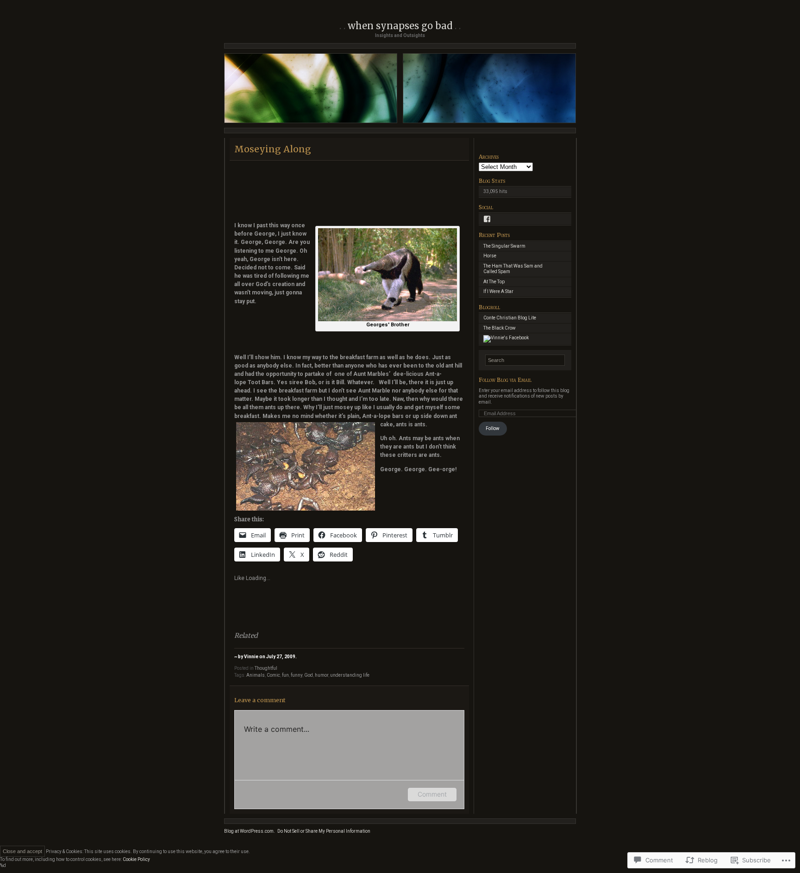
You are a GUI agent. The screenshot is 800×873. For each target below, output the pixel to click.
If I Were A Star (498, 291)
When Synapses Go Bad (400, 25)
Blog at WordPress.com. (249, 831)
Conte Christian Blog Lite (509, 317)
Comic (273, 675)
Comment (432, 794)
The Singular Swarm (504, 246)
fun (285, 675)
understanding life (349, 675)
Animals (255, 675)
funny (296, 675)
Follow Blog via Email (505, 379)
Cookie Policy (136, 859)
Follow (493, 428)
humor (321, 675)
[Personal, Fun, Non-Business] (506, 337)
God (308, 675)
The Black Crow (499, 327)
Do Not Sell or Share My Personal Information (323, 831)
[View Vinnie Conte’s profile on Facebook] (487, 219)
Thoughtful (266, 668)
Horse (489, 255)
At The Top (494, 281)
